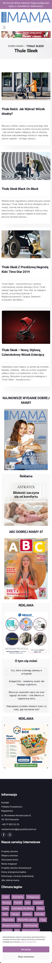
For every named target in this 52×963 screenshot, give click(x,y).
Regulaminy (7, 810)
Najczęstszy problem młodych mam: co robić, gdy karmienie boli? (27, 708)
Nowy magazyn (9, 863)
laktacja (7, 931)
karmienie (18, 897)
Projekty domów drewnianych (16, 868)
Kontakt (5, 802)
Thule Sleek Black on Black (20, 189)
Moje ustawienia (26, 956)
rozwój (6, 902)
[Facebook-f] (3, 835)
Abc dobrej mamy (10, 880)
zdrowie (39, 914)
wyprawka (8, 919)
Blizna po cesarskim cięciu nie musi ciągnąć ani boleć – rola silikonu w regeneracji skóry (26, 695)
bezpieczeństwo (11, 925)
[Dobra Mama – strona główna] (26, 17)
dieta (5, 908)
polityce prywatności (28, 942)
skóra (40, 908)
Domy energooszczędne (13, 872)
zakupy (15, 914)
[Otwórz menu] (4, 27)
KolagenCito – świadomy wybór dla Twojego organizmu (26, 683)
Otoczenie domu (9, 859)
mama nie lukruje (27, 919)
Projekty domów (9, 851)
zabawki (38, 902)
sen (28, 902)
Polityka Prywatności (11, 806)
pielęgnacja (33, 897)
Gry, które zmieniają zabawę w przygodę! (26, 672)
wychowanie (30, 925)
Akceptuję (26, 949)
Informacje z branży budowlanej (17, 876)
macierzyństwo (31, 931)
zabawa (27, 914)
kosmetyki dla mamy (22, 908)
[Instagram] (9, 835)
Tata (5, 914)
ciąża (6, 897)
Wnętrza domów (9, 855)
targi (42, 919)
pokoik (18, 902)
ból (17, 931)
